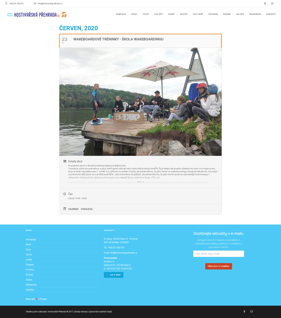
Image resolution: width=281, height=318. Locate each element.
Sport (146, 14)
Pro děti (158, 14)
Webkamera (255, 14)
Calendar (73, 209)
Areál (134, 14)
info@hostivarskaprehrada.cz (123, 252)
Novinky (227, 14)
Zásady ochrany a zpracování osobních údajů (93, 311)
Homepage (121, 14)
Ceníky (171, 14)
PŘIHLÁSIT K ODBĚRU (218, 266)
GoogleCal (87, 209)
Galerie (240, 14)
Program (213, 14)
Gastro (184, 14)
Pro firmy (198, 14)
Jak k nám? (115, 275)
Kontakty (271, 14)
